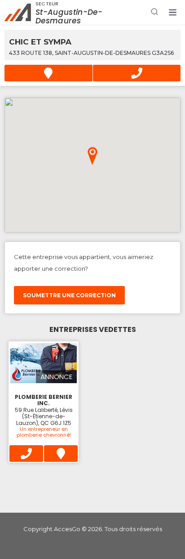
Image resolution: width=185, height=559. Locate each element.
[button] (172, 12)
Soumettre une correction (69, 295)
